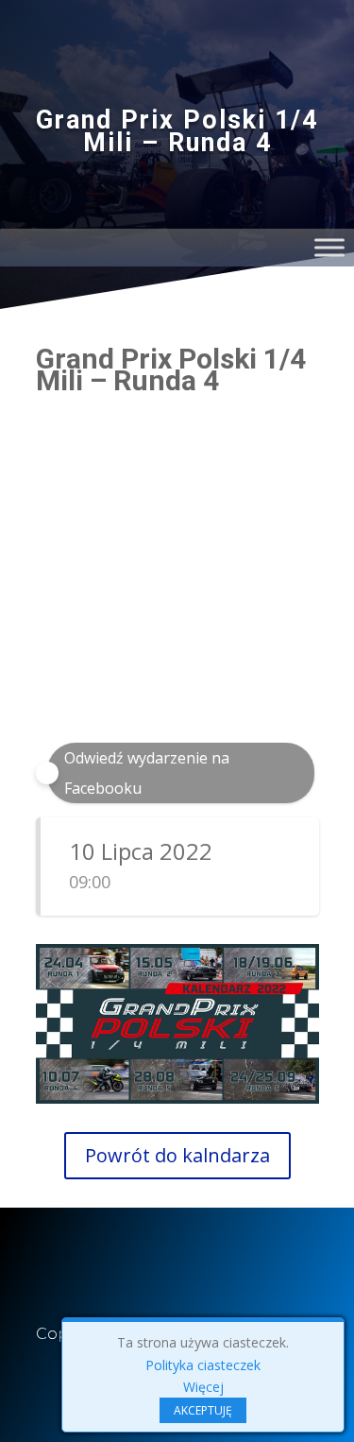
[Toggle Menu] (329, 247)
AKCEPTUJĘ (203, 1410)
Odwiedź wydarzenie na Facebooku (146, 772)
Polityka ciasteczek (203, 1365)
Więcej (203, 1387)
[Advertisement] (177, 581)
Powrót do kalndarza (177, 1155)
